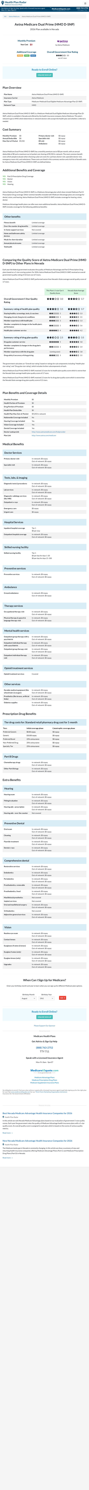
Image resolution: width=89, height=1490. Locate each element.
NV (5, 16)
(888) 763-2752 (82, 8)
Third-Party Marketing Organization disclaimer (51, 1092)
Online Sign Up (44, 75)
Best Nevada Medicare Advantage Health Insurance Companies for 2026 (37, 1113)
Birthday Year (46, 994)
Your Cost (24, 44)
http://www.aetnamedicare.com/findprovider (48, 432)
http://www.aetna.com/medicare (44, 435)
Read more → (8, 1133)
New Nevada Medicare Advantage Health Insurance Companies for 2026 (37, 1140)
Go (62, 998)
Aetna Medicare (14, 16)
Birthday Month (28, 994)
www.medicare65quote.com (20, 1092)
